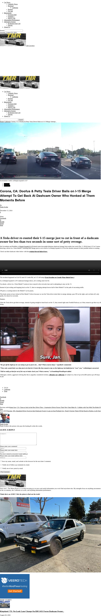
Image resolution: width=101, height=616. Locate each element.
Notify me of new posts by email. (12, 468)
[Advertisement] (50, 61)
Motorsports (7, 13)
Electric (10, 25)
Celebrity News (13, 4)
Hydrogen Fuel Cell (14, 23)
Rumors (10, 9)
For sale (10, 11)
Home (2, 121)
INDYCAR (11, 18)
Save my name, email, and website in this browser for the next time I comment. (26, 461)
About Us (7, 27)
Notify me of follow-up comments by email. (16, 465)
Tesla (5, 391)
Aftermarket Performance (12, 20)
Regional (11, 6)
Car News (7, 2)
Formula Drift (12, 15)
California (15, 8)
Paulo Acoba (4, 207)
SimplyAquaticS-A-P (26, 246)
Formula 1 (11, 16)
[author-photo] (4, 422)
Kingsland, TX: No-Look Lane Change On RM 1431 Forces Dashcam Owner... (32, 611)
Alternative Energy (10, 22)
